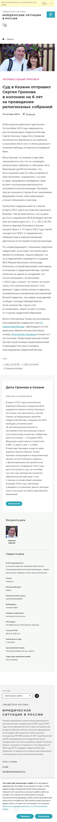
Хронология (14, 503)
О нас (5, 766)
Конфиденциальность (13, 771)
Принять (25, 816)
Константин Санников (24, 334)
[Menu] (51, 14)
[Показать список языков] (45, 3)
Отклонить (43, 816)
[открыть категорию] (37, 695)
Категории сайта (13, 696)
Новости (10, 39)
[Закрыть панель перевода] (51, 3)
